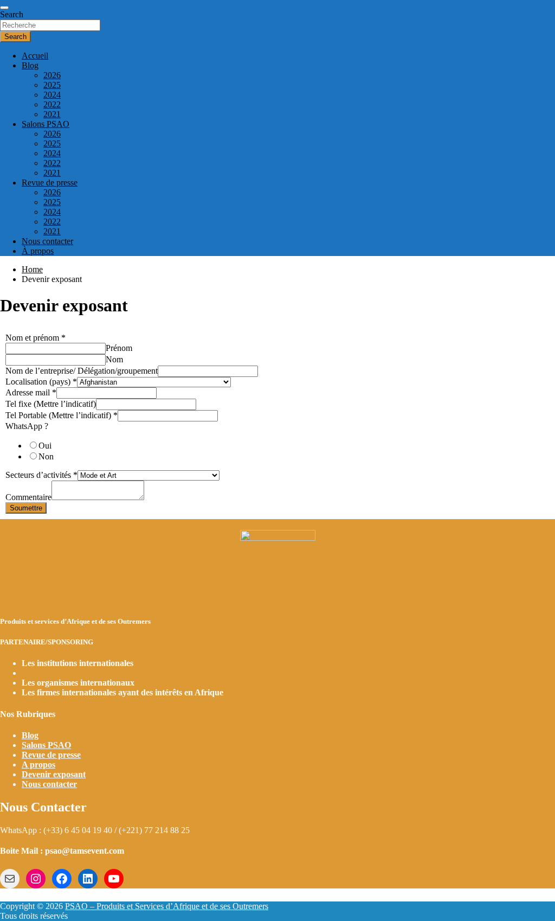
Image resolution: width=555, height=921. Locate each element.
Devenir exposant (54, 774)
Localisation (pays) (41, 381)
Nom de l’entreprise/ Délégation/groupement (81, 370)
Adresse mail (30, 392)
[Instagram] (36, 878)
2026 (52, 75)
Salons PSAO (45, 124)
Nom (114, 359)
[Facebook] (62, 878)
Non (46, 456)
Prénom (119, 348)
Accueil (35, 55)
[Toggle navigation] (4, 7)
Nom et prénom (35, 337)
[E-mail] (10, 878)
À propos (38, 250)
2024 (52, 94)
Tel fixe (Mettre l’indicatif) (50, 403)
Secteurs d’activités (41, 474)
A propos (38, 764)
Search (11, 14)
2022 (52, 104)
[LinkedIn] (88, 878)
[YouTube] (114, 878)
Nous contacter (47, 241)
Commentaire (28, 497)
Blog (30, 65)
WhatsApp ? (26, 426)
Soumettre (26, 508)
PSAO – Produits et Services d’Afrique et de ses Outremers (166, 906)
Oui (44, 445)
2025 (52, 84)
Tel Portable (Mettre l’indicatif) (61, 415)
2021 (52, 114)
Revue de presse (50, 182)
